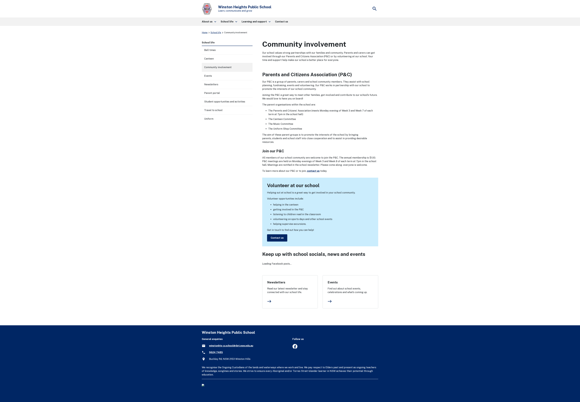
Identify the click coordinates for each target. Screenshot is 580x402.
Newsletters (276, 282)
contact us (313, 171)
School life (216, 32)
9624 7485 (216, 352)
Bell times (210, 50)
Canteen (209, 58)
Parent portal (212, 93)
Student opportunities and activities (224, 101)
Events (333, 282)
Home (205, 32)
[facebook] (294, 348)
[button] (208, 21)
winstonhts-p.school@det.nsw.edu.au (231, 345)
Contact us (277, 237)
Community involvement (218, 67)
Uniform (208, 118)
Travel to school (213, 110)
